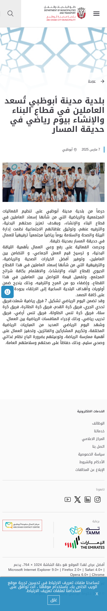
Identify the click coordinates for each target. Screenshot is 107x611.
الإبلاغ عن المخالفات (90, 470)
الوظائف (98, 423)
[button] (53, 81)
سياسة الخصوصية (91, 454)
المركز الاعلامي (93, 439)
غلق (53, 600)
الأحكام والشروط (92, 462)
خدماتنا (99, 431)
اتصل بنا (98, 446)
